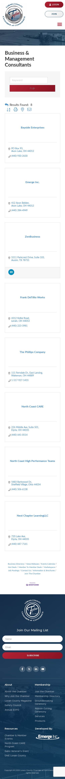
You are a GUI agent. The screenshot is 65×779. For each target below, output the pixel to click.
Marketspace (49, 567)
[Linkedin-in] (36, 669)
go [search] (33, 88)
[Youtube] (43, 669)
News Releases (32, 564)
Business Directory (16, 564)
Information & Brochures (44, 570)
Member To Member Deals (30, 567)
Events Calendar (48, 564)
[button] (59, 24)
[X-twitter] (29, 669)
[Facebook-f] (22, 669)
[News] (11, 274)
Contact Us (26, 570)
